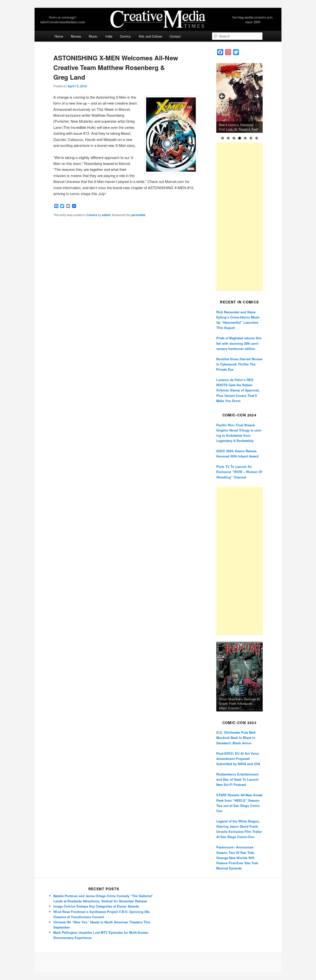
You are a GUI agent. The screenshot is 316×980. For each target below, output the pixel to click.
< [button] (222, 96)
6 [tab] (251, 138)
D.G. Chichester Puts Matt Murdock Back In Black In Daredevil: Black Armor (236, 737)
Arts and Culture (150, 36)
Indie (108, 36)
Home (59, 36)
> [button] (256, 96)
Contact (175, 36)
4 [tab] (239, 138)
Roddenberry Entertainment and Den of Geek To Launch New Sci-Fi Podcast (237, 779)
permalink (138, 215)
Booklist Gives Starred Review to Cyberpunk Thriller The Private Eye (239, 364)
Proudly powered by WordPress (158, 962)
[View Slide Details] (239, 98)
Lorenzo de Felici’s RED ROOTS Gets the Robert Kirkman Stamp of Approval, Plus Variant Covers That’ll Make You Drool (238, 390)
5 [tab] (245, 138)
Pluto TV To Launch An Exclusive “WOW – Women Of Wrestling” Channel (239, 471)
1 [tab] (222, 138)
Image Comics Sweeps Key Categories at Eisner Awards (96, 906)
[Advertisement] (239, 217)
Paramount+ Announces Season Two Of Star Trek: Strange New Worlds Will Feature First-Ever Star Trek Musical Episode (237, 857)
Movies (76, 36)
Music (93, 36)
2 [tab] (228, 138)
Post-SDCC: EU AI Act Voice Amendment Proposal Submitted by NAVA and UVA (238, 758)
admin (106, 215)
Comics (125, 36)
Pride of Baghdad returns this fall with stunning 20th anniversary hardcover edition (238, 343)
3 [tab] (234, 138)
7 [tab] (256, 138)
